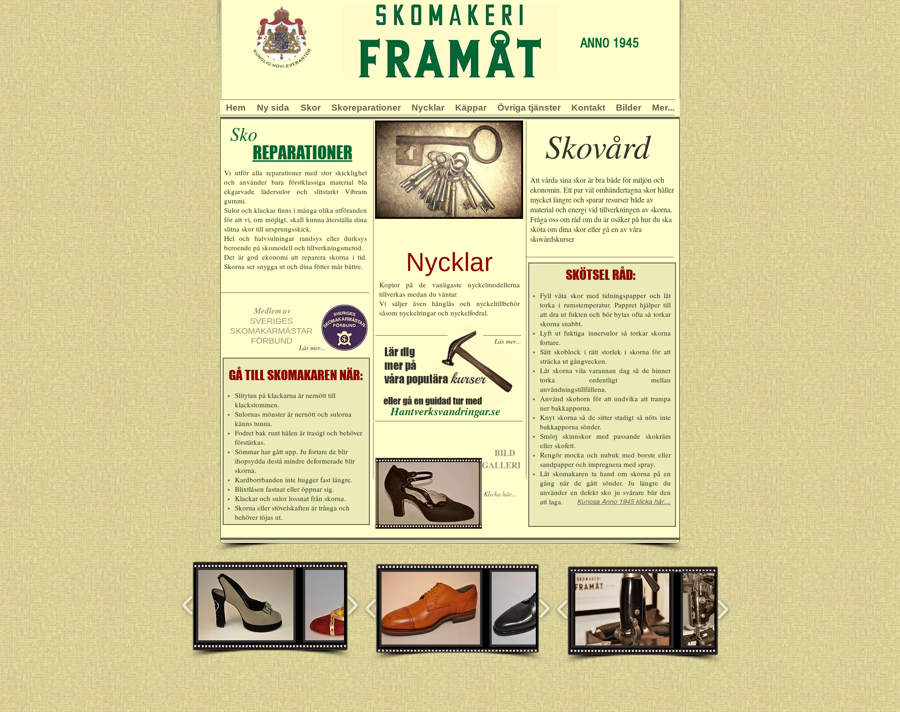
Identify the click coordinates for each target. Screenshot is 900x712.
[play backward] (187, 605)
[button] (310, 105)
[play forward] (352, 605)
